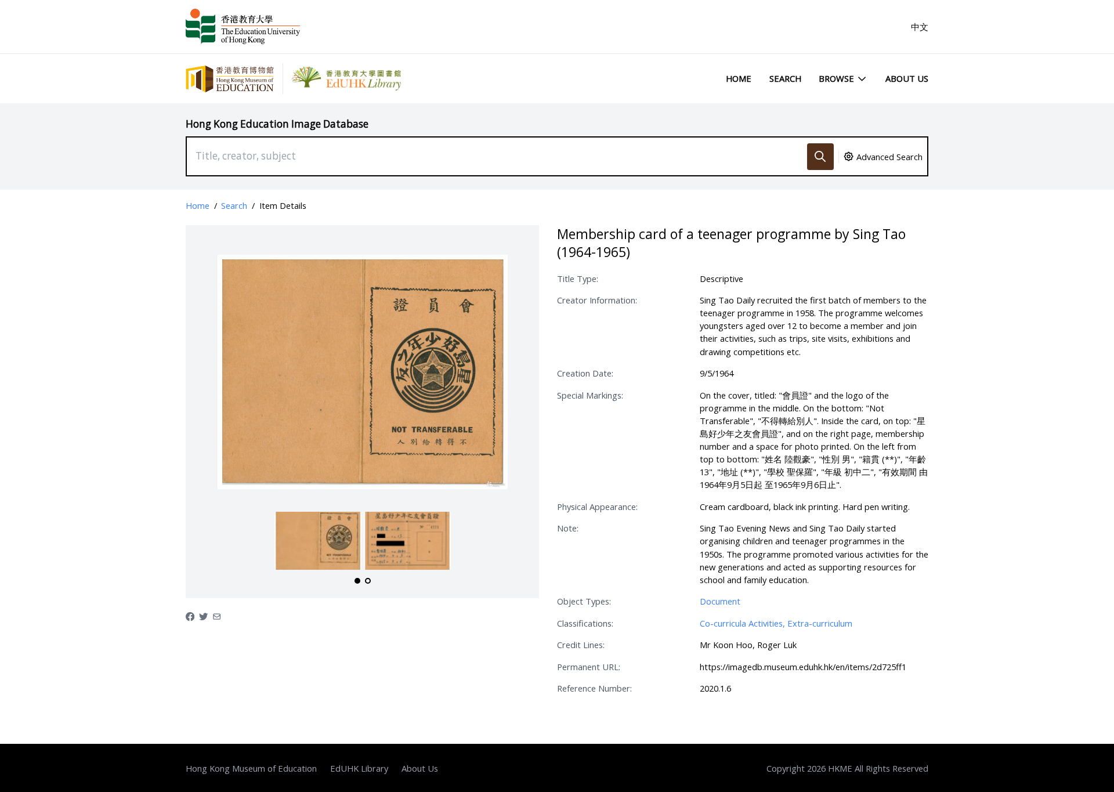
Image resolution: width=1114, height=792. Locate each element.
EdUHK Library (359, 768)
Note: (567, 528)
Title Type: (577, 278)
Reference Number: (594, 688)
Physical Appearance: (597, 506)
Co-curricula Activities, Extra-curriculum (776, 623)
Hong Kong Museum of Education (251, 768)
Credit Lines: (581, 644)
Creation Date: (585, 373)
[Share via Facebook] (190, 615)
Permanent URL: (588, 666)
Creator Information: (597, 300)
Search (785, 78)
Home (738, 78)
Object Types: (584, 601)
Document (720, 601)
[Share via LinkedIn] (216, 615)
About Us (906, 78)
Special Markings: (590, 395)
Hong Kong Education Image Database (277, 124)
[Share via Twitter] (203, 615)
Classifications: (585, 623)
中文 (919, 26)
